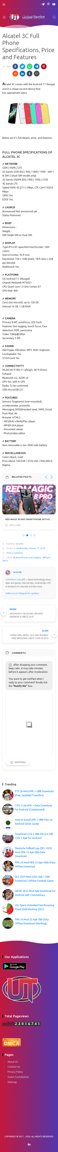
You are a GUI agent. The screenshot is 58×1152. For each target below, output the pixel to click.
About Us (13, 1061)
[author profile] (8, 572)
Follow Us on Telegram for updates (22, 593)
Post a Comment (14, 553)
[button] (15, 66)
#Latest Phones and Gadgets (27, 557)
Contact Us (14, 1066)
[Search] (54, 17)
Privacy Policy (15, 1071)
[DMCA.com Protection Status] (11, 1041)
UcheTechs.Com (13, 579)
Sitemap (12, 1082)
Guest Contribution (18, 1077)
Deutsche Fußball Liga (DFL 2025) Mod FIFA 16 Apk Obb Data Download (33, 852)
